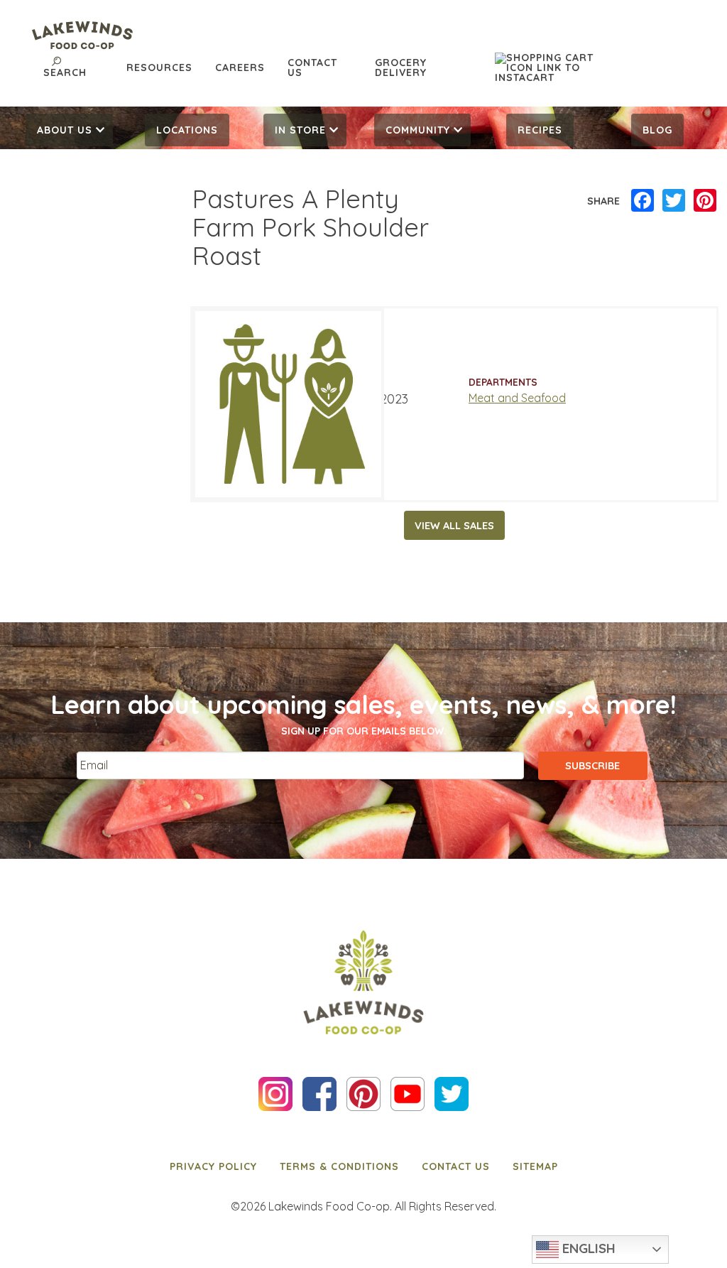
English (587, 1248)
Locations (187, 130)
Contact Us (312, 67)
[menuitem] (70, 130)
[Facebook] (642, 201)
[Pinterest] (705, 201)
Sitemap (535, 1166)
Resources (159, 67)
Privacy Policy (213, 1166)
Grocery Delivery (401, 67)
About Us (64, 130)
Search (65, 72)
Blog (657, 130)
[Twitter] (673, 201)
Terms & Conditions (339, 1166)
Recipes (540, 130)
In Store (300, 130)
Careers (240, 67)
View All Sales (454, 525)
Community (418, 130)
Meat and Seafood (517, 398)
